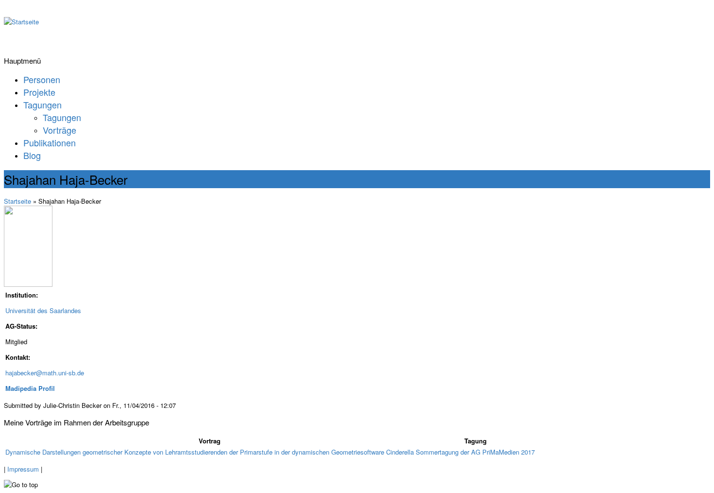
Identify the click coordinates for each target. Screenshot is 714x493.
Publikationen (49, 142)
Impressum (23, 469)
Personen (41, 79)
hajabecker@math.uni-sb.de (44, 372)
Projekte (39, 92)
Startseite (17, 201)
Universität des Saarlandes (43, 310)
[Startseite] (21, 21)
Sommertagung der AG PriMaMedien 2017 (475, 452)
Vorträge (59, 129)
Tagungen (42, 104)
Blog (32, 155)
